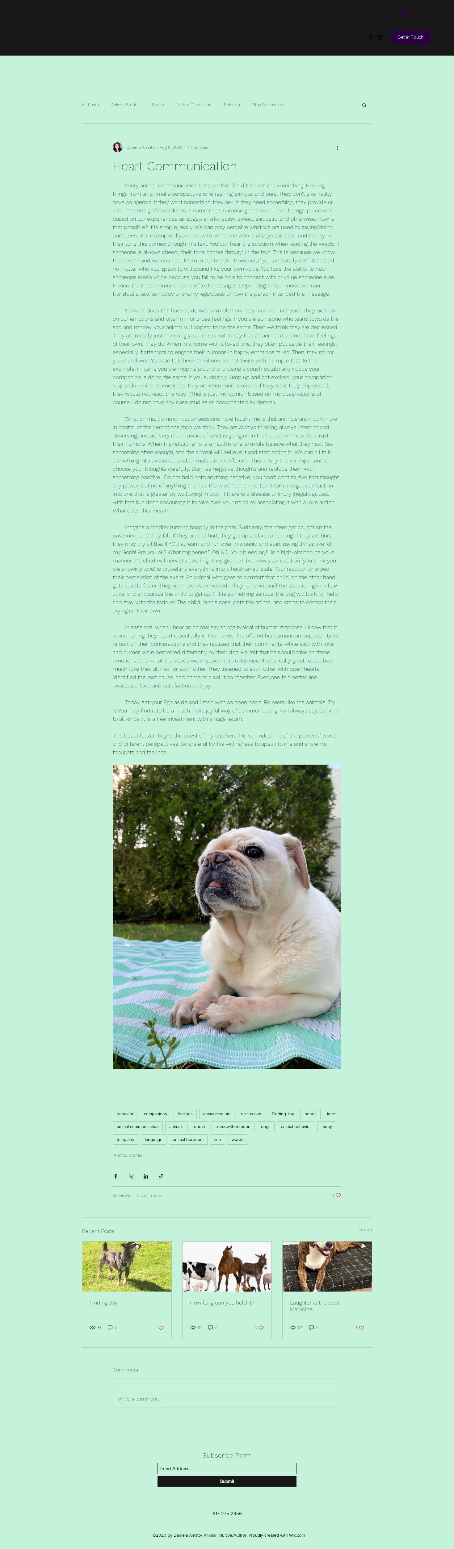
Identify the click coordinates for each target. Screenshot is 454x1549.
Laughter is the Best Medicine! (314, 1305)
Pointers (232, 104)
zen (217, 1139)
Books (158, 104)
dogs (266, 1126)
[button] (364, 104)
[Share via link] (161, 1176)
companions (155, 1113)
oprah (199, 1126)
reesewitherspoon (233, 1126)
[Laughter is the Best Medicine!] (327, 1267)
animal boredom (188, 1139)
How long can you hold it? (222, 1302)
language (153, 1139)
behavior (125, 1113)
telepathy (125, 1139)
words (237, 1139)
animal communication (138, 1126)
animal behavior (296, 1126)
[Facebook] (371, 37)
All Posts (90, 104)
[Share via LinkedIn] (146, 1176)
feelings (185, 1113)
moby (327, 1126)
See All (365, 1229)
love (331, 1113)
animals (176, 1126)
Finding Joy (283, 1113)
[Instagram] (380, 37)
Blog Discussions (268, 104)
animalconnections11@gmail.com (55, 13)
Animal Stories (125, 104)
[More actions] (337, 147)
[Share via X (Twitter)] (131, 1176)
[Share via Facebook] (116, 1176)
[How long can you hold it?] (227, 1267)
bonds (311, 1113)
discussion (251, 1113)
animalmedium (216, 1113)
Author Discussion (194, 104)
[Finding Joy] (126, 1267)
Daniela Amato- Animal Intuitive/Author (84, 33)
